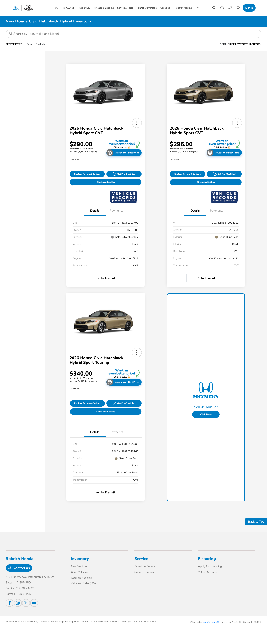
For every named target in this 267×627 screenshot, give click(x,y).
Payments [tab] (116, 211)
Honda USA (149, 621)
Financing (207, 558)
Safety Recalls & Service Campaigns (113, 621)
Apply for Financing (210, 566)
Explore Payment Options (87, 174)
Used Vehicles (79, 572)
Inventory (80, 558)
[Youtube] (34, 603)
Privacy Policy (30, 621)
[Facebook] (9, 603)
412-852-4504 (23, 582)
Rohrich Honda (14, 621)
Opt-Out (137, 621)
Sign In (249, 7)
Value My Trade (207, 572)
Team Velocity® (210, 621)
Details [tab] (94, 211)
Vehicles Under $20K (83, 583)
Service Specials (144, 572)
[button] (137, 123)
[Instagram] (18, 603)
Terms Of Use (46, 621)
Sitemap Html (72, 621)
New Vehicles (79, 566)
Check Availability (105, 182)
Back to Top (256, 522)
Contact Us (21, 568)
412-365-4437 (25, 588)
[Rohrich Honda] (28, 8)
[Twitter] (26, 603)
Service (141, 558)
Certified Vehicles (81, 578)
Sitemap (59, 621)
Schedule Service (144, 566)
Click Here (206, 414)
